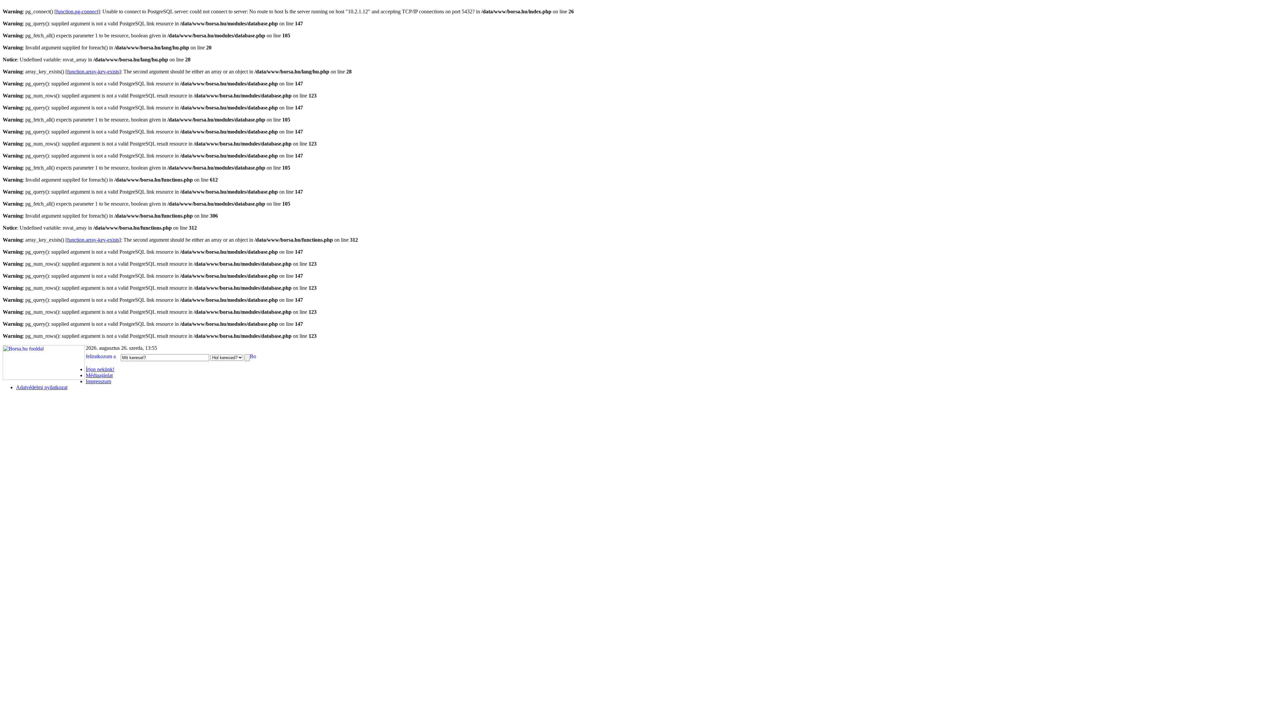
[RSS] (253, 357)
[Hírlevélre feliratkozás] (102, 357)
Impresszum (98, 381)
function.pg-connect (77, 11)
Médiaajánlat (99, 375)
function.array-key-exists (93, 71)
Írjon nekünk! (100, 369)
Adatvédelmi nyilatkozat (41, 387)
